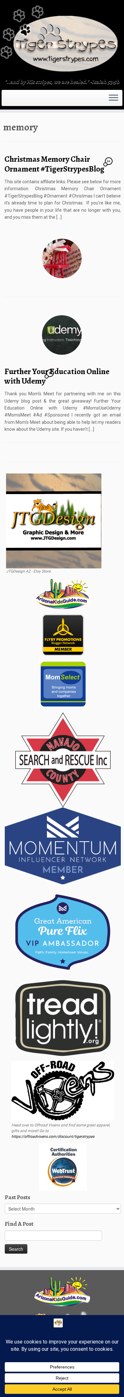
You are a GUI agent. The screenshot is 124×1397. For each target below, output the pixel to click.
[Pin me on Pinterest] (18, 100)
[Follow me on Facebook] (11, 100)
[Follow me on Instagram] (13, 100)
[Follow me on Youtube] (16, 100)
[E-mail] (7, 100)
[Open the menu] (113, 98)
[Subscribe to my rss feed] (5, 100)
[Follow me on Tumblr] (15, 100)
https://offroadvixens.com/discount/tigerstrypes (52, 1136)
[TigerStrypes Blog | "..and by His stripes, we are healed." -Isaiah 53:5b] (62, 40)
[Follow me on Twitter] (9, 100)
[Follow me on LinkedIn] (20, 100)
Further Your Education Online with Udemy (56, 376)
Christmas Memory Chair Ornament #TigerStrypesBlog (54, 163)
